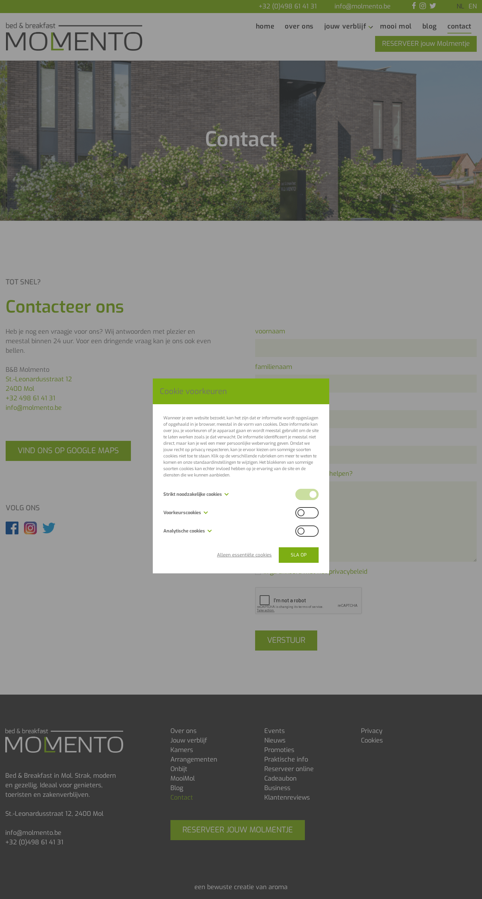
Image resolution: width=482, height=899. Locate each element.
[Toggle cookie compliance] (307, 512)
